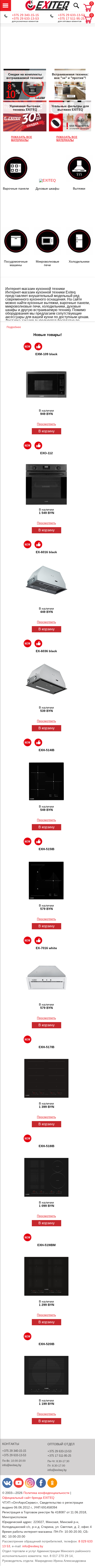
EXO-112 (46, 453)
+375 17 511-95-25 (71, 18)
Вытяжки (79, 188)
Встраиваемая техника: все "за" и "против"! (70, 76)
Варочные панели (16, 188)
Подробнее (14, 327)
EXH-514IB (46, 750)
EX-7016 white (46, 948)
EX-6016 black (46, 552)
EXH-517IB (46, 1047)
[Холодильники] (79, 253)
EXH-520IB (46, 1344)
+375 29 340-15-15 (25, 15)
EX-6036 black (46, 651)
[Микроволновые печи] (47, 253)
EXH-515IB (46, 849)
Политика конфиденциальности (46, 1493)
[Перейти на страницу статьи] (24, 84)
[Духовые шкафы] (47, 180)
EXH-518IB (46, 1146)
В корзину (46, 431)
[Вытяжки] (79, 180)
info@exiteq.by (11, 1465)
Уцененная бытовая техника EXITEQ (25, 107)
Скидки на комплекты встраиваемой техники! (25, 76)
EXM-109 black (46, 354)
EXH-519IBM (46, 1245)
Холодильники (79, 261)
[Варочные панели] (15, 180)
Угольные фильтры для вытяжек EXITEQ (70, 107)
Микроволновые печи (47, 263)
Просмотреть (46, 424)
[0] (87, 24)
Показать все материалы (21, 139)
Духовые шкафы (47, 188)
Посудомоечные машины (16, 263)
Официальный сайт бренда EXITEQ (28, 1497)
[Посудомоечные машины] (15, 253)
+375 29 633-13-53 (25, 18)
